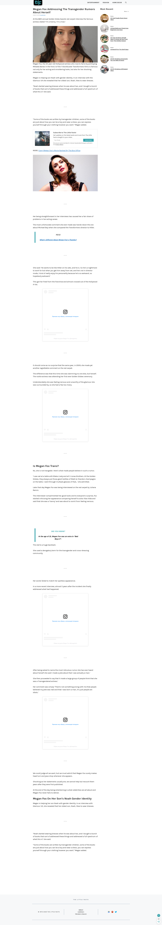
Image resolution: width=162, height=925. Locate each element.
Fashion (106, 2)
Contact (81, 911)
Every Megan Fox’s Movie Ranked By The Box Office (59, 150)
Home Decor (117, 2)
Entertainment (93, 2)
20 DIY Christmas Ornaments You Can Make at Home (119, 59)
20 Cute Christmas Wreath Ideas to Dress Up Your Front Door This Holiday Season (119, 39)
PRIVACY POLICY (81, 914)
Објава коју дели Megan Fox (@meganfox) (65, 338)
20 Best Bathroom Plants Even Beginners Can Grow (119, 29)
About (81, 909)
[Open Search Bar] (125, 2)
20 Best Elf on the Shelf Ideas (119, 49)
